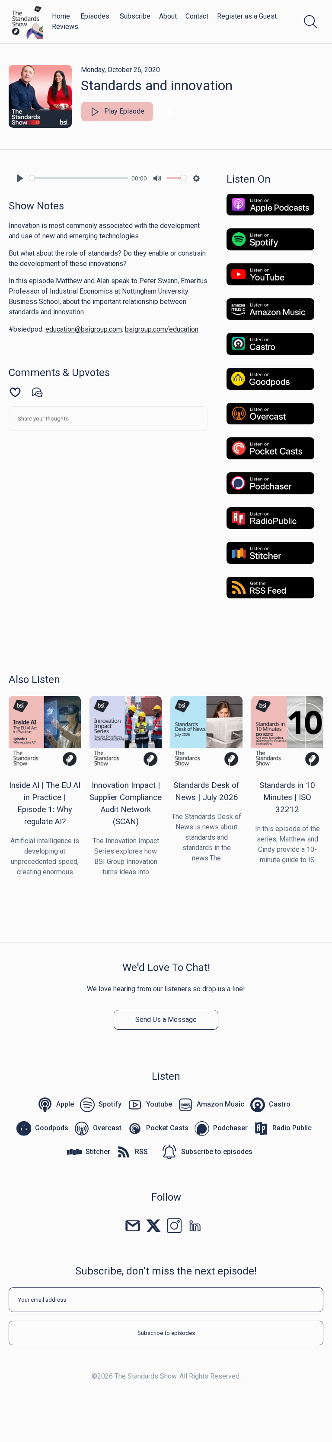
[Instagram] (174, 1225)
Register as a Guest (247, 16)
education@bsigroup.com (83, 329)
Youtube (159, 1104)
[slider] (78, 178)
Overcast (107, 1128)
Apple (65, 1104)
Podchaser (230, 1128)
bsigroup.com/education (161, 329)
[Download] (169, 111)
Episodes (94, 16)
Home (61, 16)
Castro (279, 1104)
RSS (141, 1152)
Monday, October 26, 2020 (120, 70)
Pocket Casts (167, 1128)
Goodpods (51, 1128)
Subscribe (135, 16)
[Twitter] (153, 1225)
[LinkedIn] (195, 1225)
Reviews (65, 26)
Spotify (110, 1104)
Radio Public (292, 1128)
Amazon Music (220, 1104)
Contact (196, 16)
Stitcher (98, 1152)
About (168, 16)
